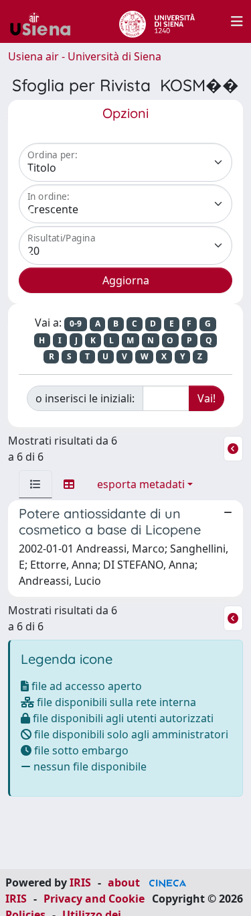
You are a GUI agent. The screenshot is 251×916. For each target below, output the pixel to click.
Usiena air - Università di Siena (84, 56)
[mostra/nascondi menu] (237, 21)
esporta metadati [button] (141, 484)
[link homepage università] (156, 21)
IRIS (80, 882)
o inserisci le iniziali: (85, 398)
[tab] (35, 484)
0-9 (76, 323)
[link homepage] (45, 21)
